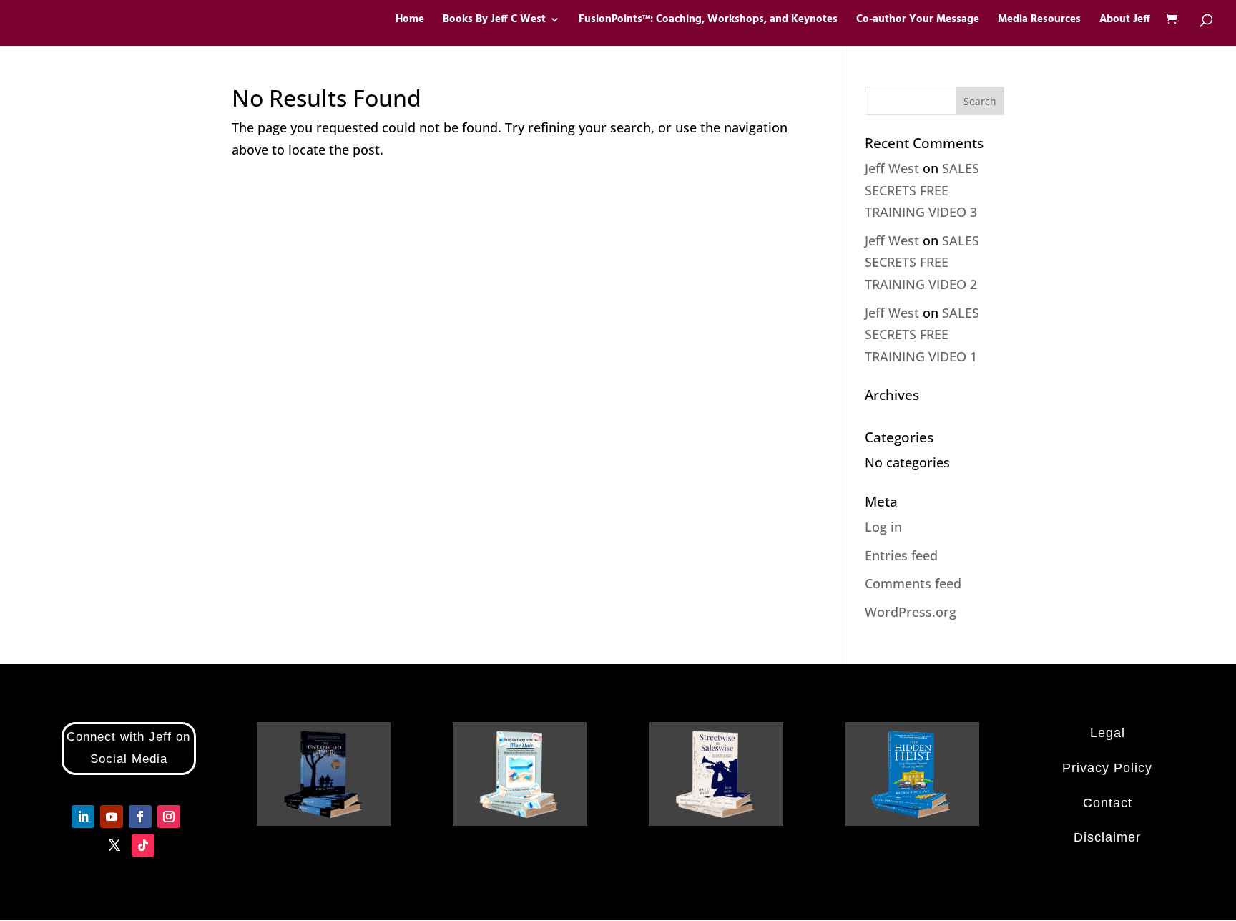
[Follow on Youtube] (111, 816)
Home (410, 21)
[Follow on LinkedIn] (83, 816)
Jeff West (892, 168)
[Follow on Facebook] (140, 816)
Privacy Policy (1107, 768)
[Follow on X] (114, 845)
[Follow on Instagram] (168, 816)
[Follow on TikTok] (143, 845)
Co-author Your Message (917, 21)
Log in (883, 526)
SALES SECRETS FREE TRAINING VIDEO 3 (922, 190)
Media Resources (1039, 21)
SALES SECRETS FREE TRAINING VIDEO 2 (922, 262)
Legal (1107, 733)
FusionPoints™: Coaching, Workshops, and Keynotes (708, 21)
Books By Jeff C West (494, 21)
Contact (1107, 803)
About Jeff (1124, 21)
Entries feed (901, 555)
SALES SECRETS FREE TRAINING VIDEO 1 (922, 334)
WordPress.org (910, 611)
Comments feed (913, 583)
